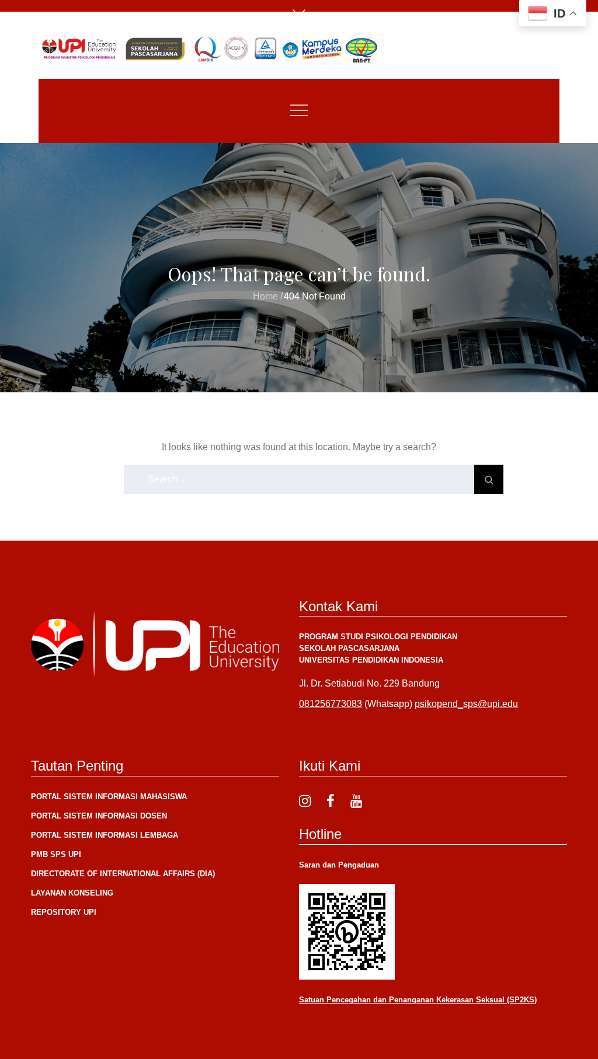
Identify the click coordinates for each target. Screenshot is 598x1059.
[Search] (488, 479)
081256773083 (330, 704)
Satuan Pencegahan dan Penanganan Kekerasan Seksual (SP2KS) (418, 999)
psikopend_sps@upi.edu (466, 704)
